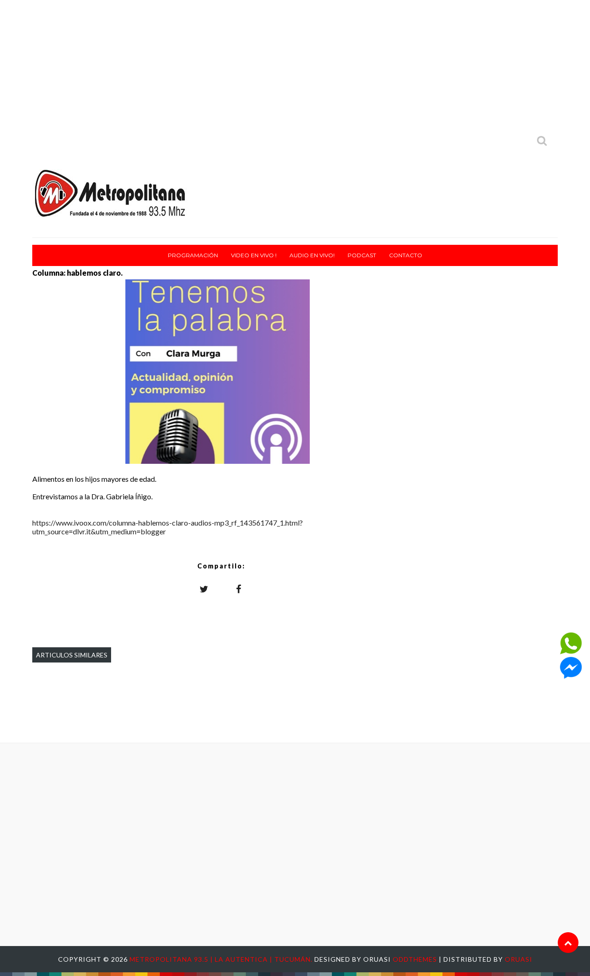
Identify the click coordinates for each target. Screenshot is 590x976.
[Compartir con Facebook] (239, 589)
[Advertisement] (295, 64)
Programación (193, 255)
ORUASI (518, 959)
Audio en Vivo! (312, 255)
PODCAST (362, 255)
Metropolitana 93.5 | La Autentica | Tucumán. (222, 959)
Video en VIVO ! (254, 255)
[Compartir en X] (204, 589)
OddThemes (415, 959)
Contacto (405, 255)
